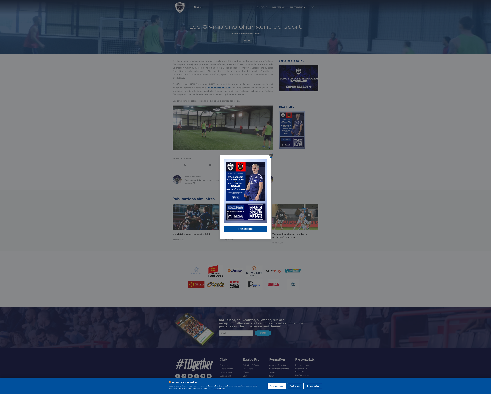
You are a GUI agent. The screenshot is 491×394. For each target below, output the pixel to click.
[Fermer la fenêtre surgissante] (271, 155)
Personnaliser (313, 386)
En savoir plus (219, 388)
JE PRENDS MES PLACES (245, 229)
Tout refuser (295, 386)
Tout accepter (276, 386)
